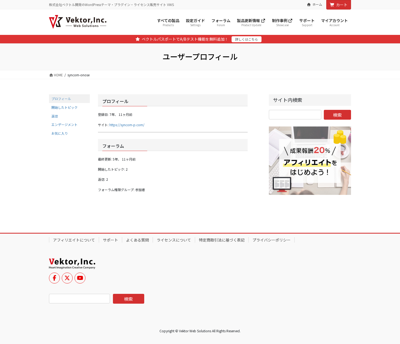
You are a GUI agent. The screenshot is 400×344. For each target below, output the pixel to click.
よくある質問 (137, 240)
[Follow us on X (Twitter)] (67, 278)
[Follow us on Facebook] (54, 278)
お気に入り (59, 133)
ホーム (317, 4)
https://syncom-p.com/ (126, 124)
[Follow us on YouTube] (80, 278)
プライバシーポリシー (272, 240)
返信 (54, 116)
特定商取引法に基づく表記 (222, 240)
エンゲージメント (64, 124)
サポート (110, 240)
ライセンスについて (174, 240)
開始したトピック (64, 107)
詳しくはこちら (246, 39)
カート (341, 4)
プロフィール (61, 98)
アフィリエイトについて (74, 240)
